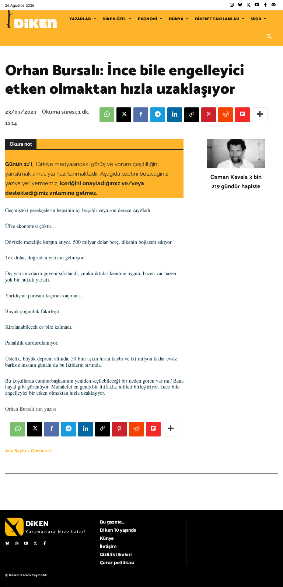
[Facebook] (265, 5)
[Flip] (242, 114)
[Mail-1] (273, 5)
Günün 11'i (41, 450)
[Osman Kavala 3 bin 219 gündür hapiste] (236, 153)
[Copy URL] (191, 114)
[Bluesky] (240, 5)
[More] (260, 114)
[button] (269, 37)
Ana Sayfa (15, 450)
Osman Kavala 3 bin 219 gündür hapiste (236, 181)
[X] (123, 114)
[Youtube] (257, 5)
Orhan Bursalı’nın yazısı (30, 408)
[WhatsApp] (106, 114)
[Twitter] (248, 5)
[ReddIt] (225, 114)
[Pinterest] (208, 114)
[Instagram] (231, 5)
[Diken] (31, 19)
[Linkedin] (174, 114)
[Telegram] (157, 114)
